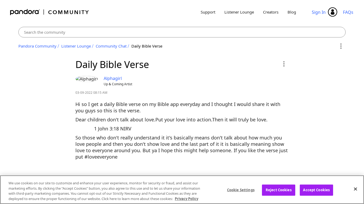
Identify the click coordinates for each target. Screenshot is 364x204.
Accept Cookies (316, 190)
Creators (270, 12)
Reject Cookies (279, 190)
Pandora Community (49, 12)
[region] (182, 189)
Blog (292, 12)
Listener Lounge (239, 12)
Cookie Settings (240, 190)
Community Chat (111, 46)
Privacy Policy (186, 198)
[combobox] (182, 32)
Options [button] (341, 46)
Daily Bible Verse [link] (146, 46)
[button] (284, 64)
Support (208, 12)
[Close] (355, 189)
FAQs (348, 12)
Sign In (319, 12)
